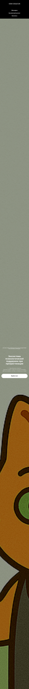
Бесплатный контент (14, 13)
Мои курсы (15, 10)
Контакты (14, 16)
